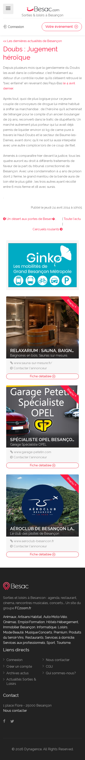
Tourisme (64, 643)
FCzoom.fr (23, 608)
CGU (49, 666)
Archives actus (17, 673)
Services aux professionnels (24, 643)
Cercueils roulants (46, 229)
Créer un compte (19, 666)
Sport (51, 643)
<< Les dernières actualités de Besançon (32, 41)
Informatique (46, 627)
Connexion (15, 27)
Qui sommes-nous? (61, 673)
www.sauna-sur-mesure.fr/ (33, 363)
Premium (60, 632)
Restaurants (34, 637)
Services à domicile (59, 637)
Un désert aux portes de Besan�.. (31, 219)
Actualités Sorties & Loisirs (21, 681)
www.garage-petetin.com (32, 452)
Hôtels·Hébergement (62, 622)
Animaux (9, 617)
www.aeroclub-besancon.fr (34, 541)
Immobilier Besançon (19, 627)
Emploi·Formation (31, 622)
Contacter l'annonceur (30, 368)
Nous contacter (58, 660)
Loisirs (62, 627)
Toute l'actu (72, 219)
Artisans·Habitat (30, 617)
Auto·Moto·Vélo (55, 617)
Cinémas (9, 622)
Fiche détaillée (41, 376)
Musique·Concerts (38, 632)
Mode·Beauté (13, 632)
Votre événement (59, 27)
